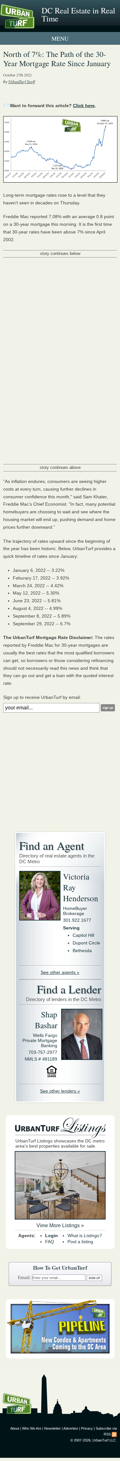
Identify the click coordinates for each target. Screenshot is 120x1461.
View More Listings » (60, 1225)
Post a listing (80, 1241)
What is (85, 1235)
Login (51, 1235)
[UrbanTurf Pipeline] (60, 1356)
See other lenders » (60, 1091)
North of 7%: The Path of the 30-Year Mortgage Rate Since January (57, 58)
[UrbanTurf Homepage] (33, 25)
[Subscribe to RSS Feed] (114, 1434)
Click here (84, 105)
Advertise (70, 1428)
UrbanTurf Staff (21, 81)
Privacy (87, 1428)
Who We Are (31, 1428)
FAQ (49, 1241)
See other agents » (60, 972)
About (14, 1428)
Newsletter (52, 1428)
